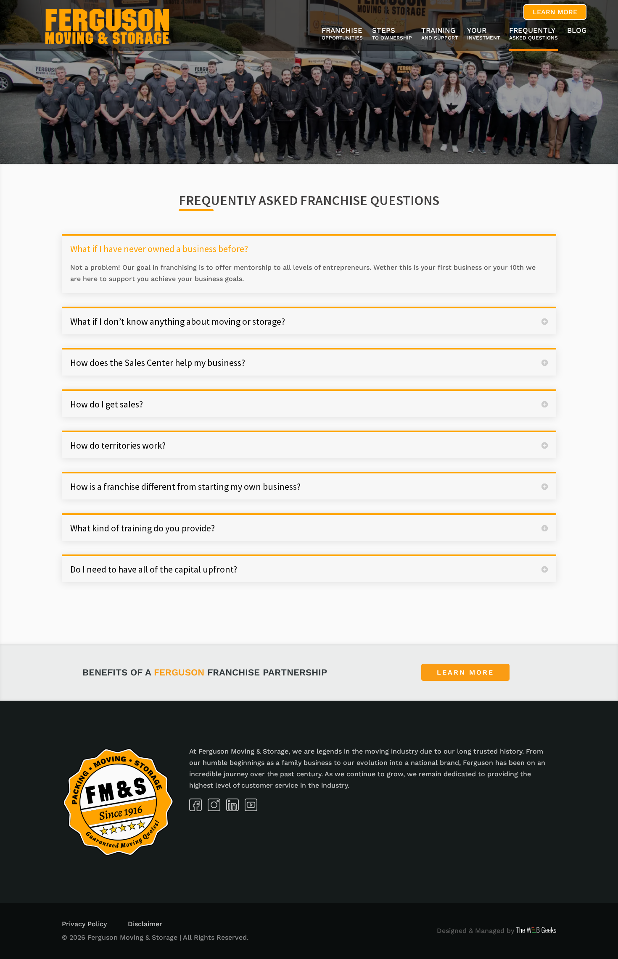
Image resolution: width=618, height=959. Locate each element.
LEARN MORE (555, 12)
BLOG (576, 30)
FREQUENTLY (533, 34)
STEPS (392, 34)
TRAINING (439, 34)
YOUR (483, 34)
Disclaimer (145, 924)
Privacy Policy (84, 924)
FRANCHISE (342, 34)
